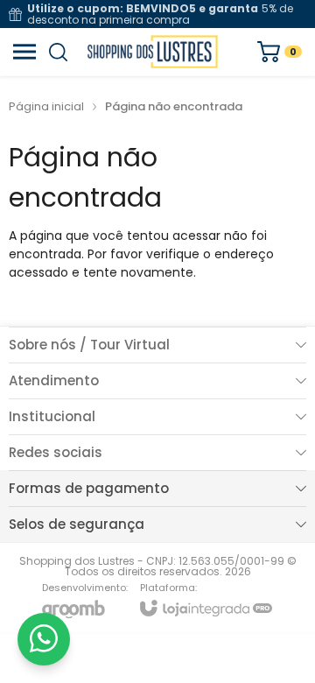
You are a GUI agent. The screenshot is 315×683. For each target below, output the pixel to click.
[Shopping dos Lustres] (153, 51)
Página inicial (46, 106)
